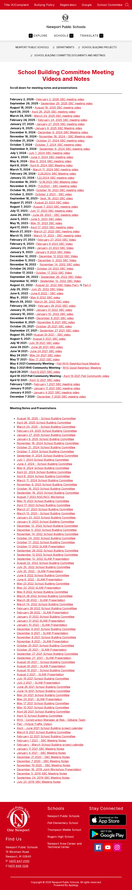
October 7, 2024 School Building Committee (45, 451)
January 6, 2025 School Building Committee (45, 439)
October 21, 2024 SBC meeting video (60, 140)
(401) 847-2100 (19, 861)
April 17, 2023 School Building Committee (43, 505)
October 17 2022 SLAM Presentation (41, 546)
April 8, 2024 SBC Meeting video (51, 165)
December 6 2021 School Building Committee (46, 629)
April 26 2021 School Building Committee (43, 711)
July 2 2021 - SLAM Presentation (38, 682)
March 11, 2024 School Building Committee (45, 480)
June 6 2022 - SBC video (47, 293)
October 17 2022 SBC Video (54, 272)
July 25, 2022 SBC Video (47, 289)
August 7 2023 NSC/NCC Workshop (40, 497)
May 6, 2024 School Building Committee (43, 468)
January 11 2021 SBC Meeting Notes (40, 748)
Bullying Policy (44, 5)
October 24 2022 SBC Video (55, 268)
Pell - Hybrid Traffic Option (34, 724)
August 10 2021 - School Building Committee (46, 670)
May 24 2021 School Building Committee (43, 695)
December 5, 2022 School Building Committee (47, 530)
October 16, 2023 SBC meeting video (60, 190)
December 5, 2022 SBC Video (57, 260)
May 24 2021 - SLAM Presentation (39, 699)
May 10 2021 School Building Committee (43, 707)
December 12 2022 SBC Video (58, 256)
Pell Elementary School (62, 823)
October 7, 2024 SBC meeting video (58, 144)
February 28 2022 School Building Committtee (47, 608)
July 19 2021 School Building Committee (43, 678)
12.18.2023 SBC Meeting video (58, 182)
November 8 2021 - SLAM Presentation (43, 641)
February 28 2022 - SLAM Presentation (43, 612)
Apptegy (73, 885)
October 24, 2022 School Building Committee (46, 538)
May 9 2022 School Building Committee (42, 592)
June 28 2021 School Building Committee (43, 687)
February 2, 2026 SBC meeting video (60, 99)
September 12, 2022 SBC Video (60, 281)
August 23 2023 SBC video (52, 202)
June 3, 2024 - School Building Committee (44, 464)
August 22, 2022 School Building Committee (45, 563)
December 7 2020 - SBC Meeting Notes (43, 761)
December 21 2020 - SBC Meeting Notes (43, 757)
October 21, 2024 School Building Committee (46, 447)
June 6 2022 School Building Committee (43, 575)
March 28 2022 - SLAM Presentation (41, 600)
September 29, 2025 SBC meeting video (67, 103)
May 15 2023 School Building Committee (43, 501)
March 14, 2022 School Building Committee (45, 604)
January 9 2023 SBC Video (53, 252)
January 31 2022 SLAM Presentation (41, 620)
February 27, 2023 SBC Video (56, 239)
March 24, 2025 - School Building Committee (46, 426)
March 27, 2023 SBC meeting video (57, 231)
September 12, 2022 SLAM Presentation (43, 559)
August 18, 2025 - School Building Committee (46, 418)
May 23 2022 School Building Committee (43, 583)
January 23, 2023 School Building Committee (46, 517)
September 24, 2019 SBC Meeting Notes (43, 777)
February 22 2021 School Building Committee (46, 736)
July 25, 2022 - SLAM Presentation (40, 571)
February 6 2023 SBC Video (54, 244)
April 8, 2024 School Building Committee (43, 476)
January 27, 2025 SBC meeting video (60, 124)
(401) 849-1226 (18, 866)
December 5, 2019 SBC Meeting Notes (42, 773)
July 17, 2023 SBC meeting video (51, 210)
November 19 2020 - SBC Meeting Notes (43, 765)
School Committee (109, 5)
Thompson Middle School (64, 830)
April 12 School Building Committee (39, 715)
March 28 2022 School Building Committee (45, 596)
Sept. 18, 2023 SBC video (56, 198)
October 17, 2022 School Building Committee (46, 542)
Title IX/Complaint (16, 5)
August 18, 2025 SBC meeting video (58, 107)
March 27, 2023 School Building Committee (45, 509)
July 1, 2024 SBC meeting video (49, 153)
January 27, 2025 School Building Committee (46, 435)
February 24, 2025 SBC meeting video (62, 120)
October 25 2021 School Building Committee (45, 645)
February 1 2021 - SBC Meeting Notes (41, 740)
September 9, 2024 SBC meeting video (64, 149)
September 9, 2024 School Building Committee (47, 455)
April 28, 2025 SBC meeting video (53, 111)
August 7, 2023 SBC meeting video (55, 206)
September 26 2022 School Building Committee (47, 550)
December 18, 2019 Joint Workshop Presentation (49, 769)
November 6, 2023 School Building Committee (47, 484)
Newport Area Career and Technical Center (64, 845)
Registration (68, 5)
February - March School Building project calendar (50, 744)
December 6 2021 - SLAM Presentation (42, 633)
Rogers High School (60, 836)
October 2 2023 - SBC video (53, 194)
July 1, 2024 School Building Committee (43, 459)
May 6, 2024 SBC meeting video (51, 161)
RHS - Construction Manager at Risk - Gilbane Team (51, 720)
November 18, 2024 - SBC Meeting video (66, 136)
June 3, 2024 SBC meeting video (51, 157)
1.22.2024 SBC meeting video (55, 177)
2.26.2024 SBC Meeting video (57, 173)
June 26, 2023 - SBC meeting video (55, 215)
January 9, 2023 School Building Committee (45, 521)
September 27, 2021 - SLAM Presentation (44, 658)
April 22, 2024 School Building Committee (44, 472)
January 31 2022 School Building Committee (45, 616)
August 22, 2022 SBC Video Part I (57, 285)
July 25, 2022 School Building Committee (43, 567)
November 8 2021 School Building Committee (46, 637)
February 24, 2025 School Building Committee (47, 431)
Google (87, 5)
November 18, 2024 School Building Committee (48, 443)
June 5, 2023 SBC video (46, 219)
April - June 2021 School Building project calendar (50, 728)
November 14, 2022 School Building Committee (47, 534)
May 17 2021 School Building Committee (43, 703)
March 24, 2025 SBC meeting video (57, 116)
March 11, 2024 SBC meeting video (55, 169)
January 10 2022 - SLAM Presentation (42, 625)
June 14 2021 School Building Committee (43, 691)
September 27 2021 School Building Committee (47, 653)
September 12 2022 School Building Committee (47, 554)
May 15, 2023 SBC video (46, 223)
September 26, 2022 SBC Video (61, 277)
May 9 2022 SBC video (45, 297)
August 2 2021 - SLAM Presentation (40, 674)
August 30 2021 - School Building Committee (46, 662)
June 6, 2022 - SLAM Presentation (39, 579)
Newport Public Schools (32, 47)
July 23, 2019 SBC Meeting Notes (39, 782)
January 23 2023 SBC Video (55, 248)
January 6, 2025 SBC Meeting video (58, 128)
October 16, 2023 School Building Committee (46, 488)
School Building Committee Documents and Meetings (69, 55)
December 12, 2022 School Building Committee (47, 525)
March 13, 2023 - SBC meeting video (57, 235)
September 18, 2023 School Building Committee (48, 492)
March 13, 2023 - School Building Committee (46, 513)
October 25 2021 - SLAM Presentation (42, 649)
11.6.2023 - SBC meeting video (57, 186)
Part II (87, 285)
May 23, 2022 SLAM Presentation (39, 587)
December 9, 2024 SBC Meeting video (63, 132)
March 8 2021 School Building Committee (44, 732)
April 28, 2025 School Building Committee (44, 422)
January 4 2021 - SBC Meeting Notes (41, 753)
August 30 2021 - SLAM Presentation (41, 666)
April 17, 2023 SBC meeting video (52, 227)
